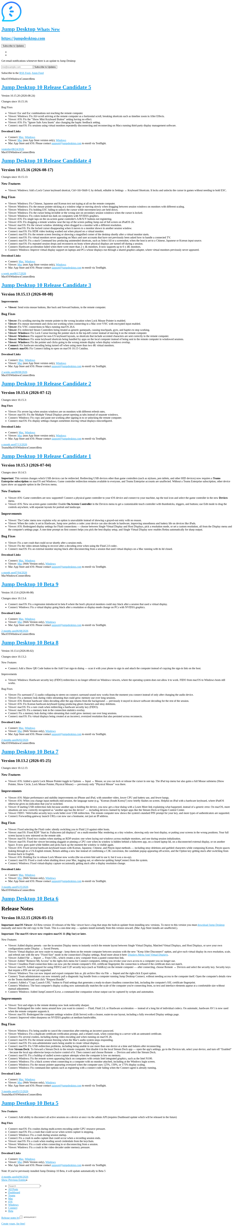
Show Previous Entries (13, 1179)
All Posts (13, 1189)
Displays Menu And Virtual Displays (148, 954)
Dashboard (14, 1192)
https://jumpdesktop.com (23, 38)
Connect (12, 1207)
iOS (10, 1201)
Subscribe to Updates (13, 46)
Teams (11, 1195)
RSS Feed (24, 73)
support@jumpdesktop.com (66, 143)
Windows (30, 137)
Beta (10, 1210)
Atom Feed (38, 73)
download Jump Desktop (211, 924)
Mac (21, 137)
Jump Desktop (30, 29)
